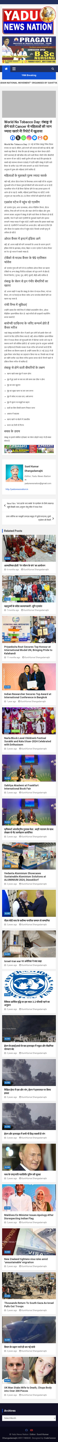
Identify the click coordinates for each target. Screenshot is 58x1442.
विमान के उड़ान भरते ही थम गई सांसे (19, 1346)
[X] (18, 137)
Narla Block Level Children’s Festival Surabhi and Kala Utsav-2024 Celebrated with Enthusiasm (27, 741)
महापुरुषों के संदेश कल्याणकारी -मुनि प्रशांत (23, 606)
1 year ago (11, 701)
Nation (24, 599)
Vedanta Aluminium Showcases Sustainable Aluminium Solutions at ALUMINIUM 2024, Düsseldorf (25, 876)
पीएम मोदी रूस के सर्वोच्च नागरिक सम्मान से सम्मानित (27, 920)
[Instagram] (29, 137)
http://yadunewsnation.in (17, 489)
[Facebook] (12, 137)
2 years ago (12, 749)
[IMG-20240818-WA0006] (29, 446)
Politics (23, 640)
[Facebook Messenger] (34, 137)
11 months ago (13, 657)
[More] (45, 137)
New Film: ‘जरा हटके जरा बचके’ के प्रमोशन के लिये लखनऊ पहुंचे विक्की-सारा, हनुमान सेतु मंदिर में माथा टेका (30, 505)
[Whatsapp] (23, 137)
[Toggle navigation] (14, 68)
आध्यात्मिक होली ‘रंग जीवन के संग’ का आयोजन (24, 565)
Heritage (15, 599)
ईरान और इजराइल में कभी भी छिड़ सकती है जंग (24, 1133)
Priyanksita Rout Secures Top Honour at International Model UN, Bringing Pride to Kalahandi (28, 650)
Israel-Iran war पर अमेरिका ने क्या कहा (23, 961)
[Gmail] (40, 137)
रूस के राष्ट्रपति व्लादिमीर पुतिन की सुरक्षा (22, 1174)
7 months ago (13, 610)
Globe (7, 558)
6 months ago (13, 569)
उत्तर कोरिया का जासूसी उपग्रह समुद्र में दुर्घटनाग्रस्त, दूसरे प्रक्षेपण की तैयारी (28, 518)
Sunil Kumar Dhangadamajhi (34, 468)
